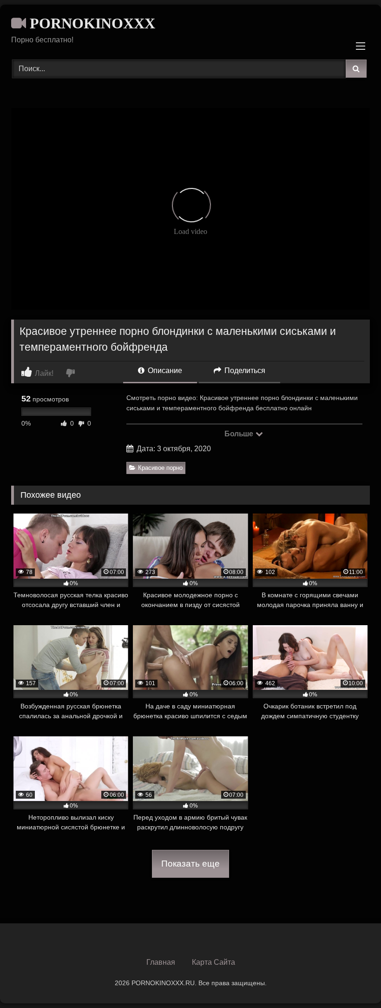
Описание (164, 370)
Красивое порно (160, 467)
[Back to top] (352, 980)
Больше (239, 434)
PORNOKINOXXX (90, 23)
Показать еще (190, 863)
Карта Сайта (213, 962)
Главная (160, 962)
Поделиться (244, 370)
